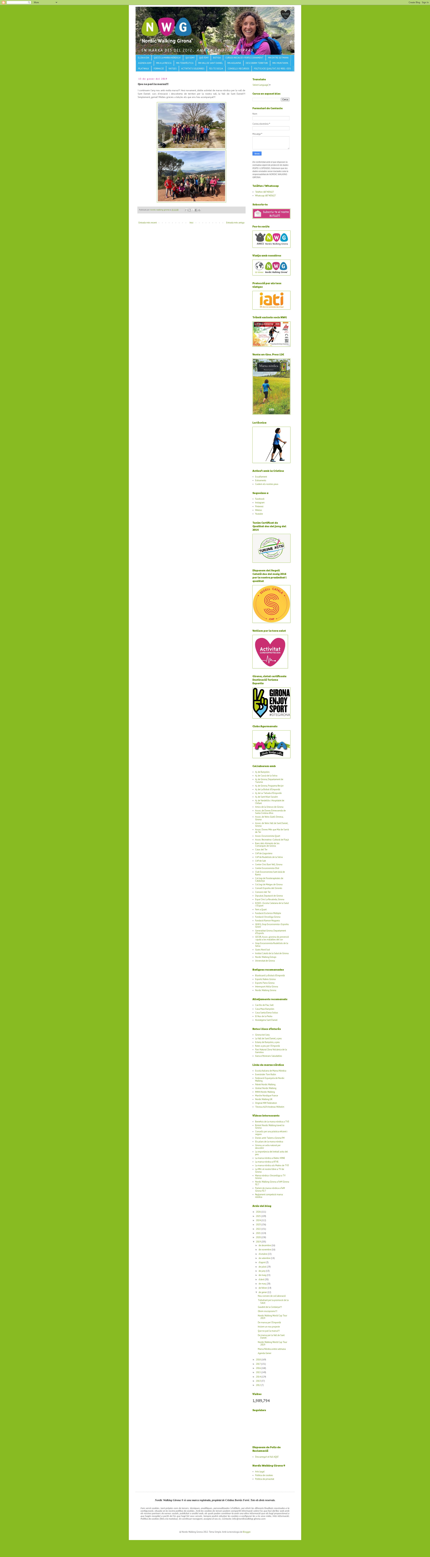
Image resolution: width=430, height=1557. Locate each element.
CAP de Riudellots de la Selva (269, 857)
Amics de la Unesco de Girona (269, 806)
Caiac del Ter (261, 849)
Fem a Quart (261, 909)
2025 (258, 1216)
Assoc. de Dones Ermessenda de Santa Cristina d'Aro (270, 812)
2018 (258, 1359)
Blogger (246, 1531)
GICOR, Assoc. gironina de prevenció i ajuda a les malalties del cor (272, 938)
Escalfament (261, 476)
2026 (258, 1211)
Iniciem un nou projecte (269, 1326)
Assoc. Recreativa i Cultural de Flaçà (272, 839)
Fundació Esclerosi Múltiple (268, 913)
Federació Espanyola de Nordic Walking (269, 1079)
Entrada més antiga (235, 222)
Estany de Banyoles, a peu (267, 1042)
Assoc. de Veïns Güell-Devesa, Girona (269, 818)
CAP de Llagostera (263, 853)
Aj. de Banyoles (262, 772)
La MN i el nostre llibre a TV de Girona (269, 1170)
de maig (263, 1275)
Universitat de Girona (265, 960)
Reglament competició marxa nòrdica (269, 1196)
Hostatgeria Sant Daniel (266, 1020)
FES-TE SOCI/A (216, 68)
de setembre (265, 1258)
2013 (258, 1380)
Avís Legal (260, 1471)
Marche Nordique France (266, 1095)
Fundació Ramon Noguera (267, 920)
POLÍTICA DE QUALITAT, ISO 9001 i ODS (272, 68)
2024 (258, 1220)
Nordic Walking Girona (265, 990)
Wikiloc (258, 510)
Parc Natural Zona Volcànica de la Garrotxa (271, 1051)
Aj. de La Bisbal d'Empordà (267, 789)
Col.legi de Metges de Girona (269, 884)
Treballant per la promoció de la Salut (273, 1301)
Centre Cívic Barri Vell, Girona (268, 864)
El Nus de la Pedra (263, 1016)
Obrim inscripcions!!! (267, 1311)
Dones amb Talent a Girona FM (270, 1137)
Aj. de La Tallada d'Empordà (268, 793)
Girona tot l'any (262, 1034)
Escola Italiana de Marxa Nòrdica (270, 1070)
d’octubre (263, 1254)
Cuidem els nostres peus (266, 484)
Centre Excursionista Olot (267, 868)
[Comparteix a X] (193, 210)
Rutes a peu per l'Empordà (267, 1045)
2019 (258, 1241)
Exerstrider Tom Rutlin (265, 1074)
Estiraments (260, 480)
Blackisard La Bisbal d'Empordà (270, 975)
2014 (258, 1376)
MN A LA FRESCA (163, 63)
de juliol (263, 1266)
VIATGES (172, 68)
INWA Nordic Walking (265, 1091)
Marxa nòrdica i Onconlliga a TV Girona (270, 1177)
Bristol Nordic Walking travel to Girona (269, 1126)
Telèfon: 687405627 (264, 191)
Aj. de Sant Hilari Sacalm (266, 796)
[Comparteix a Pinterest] (199, 210)
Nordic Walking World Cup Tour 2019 (272, 1317)
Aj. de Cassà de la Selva (266, 775)
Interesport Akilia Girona (266, 986)
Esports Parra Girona (264, 982)
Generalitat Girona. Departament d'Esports (270, 932)
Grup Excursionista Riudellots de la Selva (271, 944)
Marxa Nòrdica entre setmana (272, 1349)
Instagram (260, 502)
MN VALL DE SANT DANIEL (210, 63)
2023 (258, 1224)
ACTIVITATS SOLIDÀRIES (192, 68)
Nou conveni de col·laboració (272, 1296)
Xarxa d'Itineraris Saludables (268, 1056)
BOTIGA (217, 57)
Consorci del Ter (263, 892)
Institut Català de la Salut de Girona (272, 953)
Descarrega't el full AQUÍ (266, 1456)
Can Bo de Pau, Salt (264, 1005)
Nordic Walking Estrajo (265, 957)
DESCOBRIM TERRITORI (257, 63)
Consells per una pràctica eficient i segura (271, 1133)
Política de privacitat (264, 1479)
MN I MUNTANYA (280, 63)
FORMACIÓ (159, 68)
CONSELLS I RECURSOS (238, 68)
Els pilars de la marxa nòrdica (269, 1141)
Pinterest (259, 506)
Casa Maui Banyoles (264, 1008)
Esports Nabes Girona (265, 979)
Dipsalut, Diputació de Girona (269, 895)
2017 (258, 1364)
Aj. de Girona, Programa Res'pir (269, 785)
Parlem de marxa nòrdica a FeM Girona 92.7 (270, 1189)
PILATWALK (143, 68)
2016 (258, 1368)
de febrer (263, 1287)
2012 (258, 1385)
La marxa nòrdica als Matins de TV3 (272, 1165)
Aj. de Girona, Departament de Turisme (269, 780)
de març (263, 1283)
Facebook (259, 498)
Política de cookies (264, 1475)
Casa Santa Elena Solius (266, 1012)
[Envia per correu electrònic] (186, 210)
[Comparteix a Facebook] (196, 210)
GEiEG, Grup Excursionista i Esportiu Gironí (272, 925)
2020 (258, 1237)
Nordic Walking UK (263, 1099)
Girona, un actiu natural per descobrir (268, 1146)
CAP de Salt (260, 860)
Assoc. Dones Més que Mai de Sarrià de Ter (272, 831)
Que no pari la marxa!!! (269, 1330)
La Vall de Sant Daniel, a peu (268, 1038)
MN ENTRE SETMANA (278, 57)
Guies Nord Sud (262, 949)
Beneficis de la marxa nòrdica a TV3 (272, 1121)
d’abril (262, 1279)
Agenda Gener (264, 1353)
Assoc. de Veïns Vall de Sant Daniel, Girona (271, 824)
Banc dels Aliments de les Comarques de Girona (267, 844)
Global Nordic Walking (265, 1088)
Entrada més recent (148, 222)
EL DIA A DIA (143, 57)
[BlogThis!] (189, 210)
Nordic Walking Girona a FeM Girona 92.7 (272, 1183)
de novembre (265, 1249)
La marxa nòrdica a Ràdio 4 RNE (270, 1158)
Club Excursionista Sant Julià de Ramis (270, 873)
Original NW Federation (266, 1103)
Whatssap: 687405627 (265, 195)
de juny (262, 1270)
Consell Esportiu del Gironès (268, 888)
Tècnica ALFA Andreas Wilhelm (269, 1106)
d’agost (262, 1262)
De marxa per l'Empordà (269, 1322)
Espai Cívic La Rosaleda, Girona (269, 899)
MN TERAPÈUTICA (185, 63)
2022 (258, 1228)
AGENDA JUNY (145, 63)
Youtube (259, 513)
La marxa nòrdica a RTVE (266, 1161)
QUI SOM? (190, 57)
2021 (258, 1233)
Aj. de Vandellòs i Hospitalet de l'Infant (269, 802)
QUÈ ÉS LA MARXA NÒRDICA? (167, 57)
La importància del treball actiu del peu (271, 1153)
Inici (191, 222)
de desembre (265, 1245)
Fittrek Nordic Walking (265, 1084)
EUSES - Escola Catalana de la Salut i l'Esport (272, 904)
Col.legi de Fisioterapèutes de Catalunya (269, 879)
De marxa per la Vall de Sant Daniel (271, 1336)
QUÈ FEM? (203, 57)
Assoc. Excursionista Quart (267, 836)
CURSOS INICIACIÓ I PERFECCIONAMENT (244, 57)
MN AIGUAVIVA (234, 63)
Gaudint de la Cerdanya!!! (270, 1307)
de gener (263, 1292)
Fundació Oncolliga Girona (267, 916)
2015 (258, 1372)
